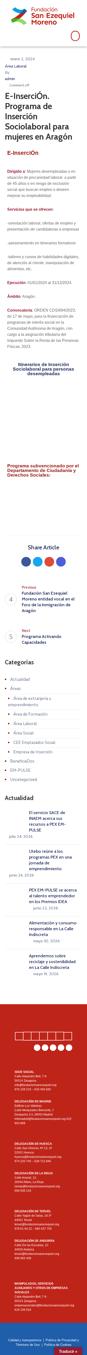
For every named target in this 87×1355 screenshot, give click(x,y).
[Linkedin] (61, 562)
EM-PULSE (20, 770)
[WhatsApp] (37, 1047)
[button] (75, 36)
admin (10, 79)
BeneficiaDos (22, 761)
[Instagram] (45, 1047)
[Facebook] (26, 562)
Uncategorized (23, 779)
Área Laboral (16, 66)
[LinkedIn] (53, 1047)
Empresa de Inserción (32, 752)
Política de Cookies (58, 1345)
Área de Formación (30, 714)
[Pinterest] (49, 562)
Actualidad (20, 679)
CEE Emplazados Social (34, 742)
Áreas (15, 688)
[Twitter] (38, 562)
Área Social (23, 733)
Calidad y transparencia (24, 1340)
